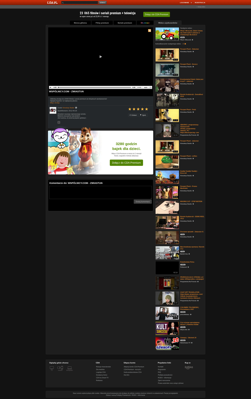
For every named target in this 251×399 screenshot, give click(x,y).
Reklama (99, 380)
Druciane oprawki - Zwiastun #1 (192, 232)
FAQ (159, 372)
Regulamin (162, 369)
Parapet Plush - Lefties (188, 156)
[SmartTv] (62, 372)
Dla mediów (100, 369)
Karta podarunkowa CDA (133, 372)
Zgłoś (144, 115)
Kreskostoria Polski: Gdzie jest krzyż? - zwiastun (191, 80)
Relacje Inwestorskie (103, 367)
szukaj (102, 2)
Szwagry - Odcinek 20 (188, 338)
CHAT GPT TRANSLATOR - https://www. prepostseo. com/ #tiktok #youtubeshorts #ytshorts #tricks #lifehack (191, 295)
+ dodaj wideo (201, 7)
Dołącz (156, 14)
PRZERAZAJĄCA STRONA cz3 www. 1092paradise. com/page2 (192, 278)
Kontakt (160, 367)
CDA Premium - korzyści (132, 369)
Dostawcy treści (101, 375)
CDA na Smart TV (102, 378)
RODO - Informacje (138, 395)
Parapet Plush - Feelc (188, 110)
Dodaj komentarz (143, 202)
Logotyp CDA (101, 372)
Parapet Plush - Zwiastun (189, 49)
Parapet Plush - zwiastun (189, 141)
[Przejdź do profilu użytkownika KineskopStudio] (52, 110)
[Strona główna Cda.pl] (53, 2)
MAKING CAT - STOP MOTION (191, 201)
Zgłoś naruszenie (164, 380)
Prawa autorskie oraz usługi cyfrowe (171, 383)
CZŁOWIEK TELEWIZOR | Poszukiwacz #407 (189, 308)
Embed (134, 115)
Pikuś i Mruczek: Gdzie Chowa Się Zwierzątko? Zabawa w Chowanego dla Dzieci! (191, 33)
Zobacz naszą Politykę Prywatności (118, 395)
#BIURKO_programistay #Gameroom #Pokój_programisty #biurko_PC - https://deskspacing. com (189, 128)
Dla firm (126, 375)
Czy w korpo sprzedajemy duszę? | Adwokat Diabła (189, 323)
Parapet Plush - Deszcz (189, 64)
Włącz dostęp (55, 103)
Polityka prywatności (165, 375)
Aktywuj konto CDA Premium (134, 367)
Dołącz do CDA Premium (126, 162)
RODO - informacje (164, 378)
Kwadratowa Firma (187, 262)
